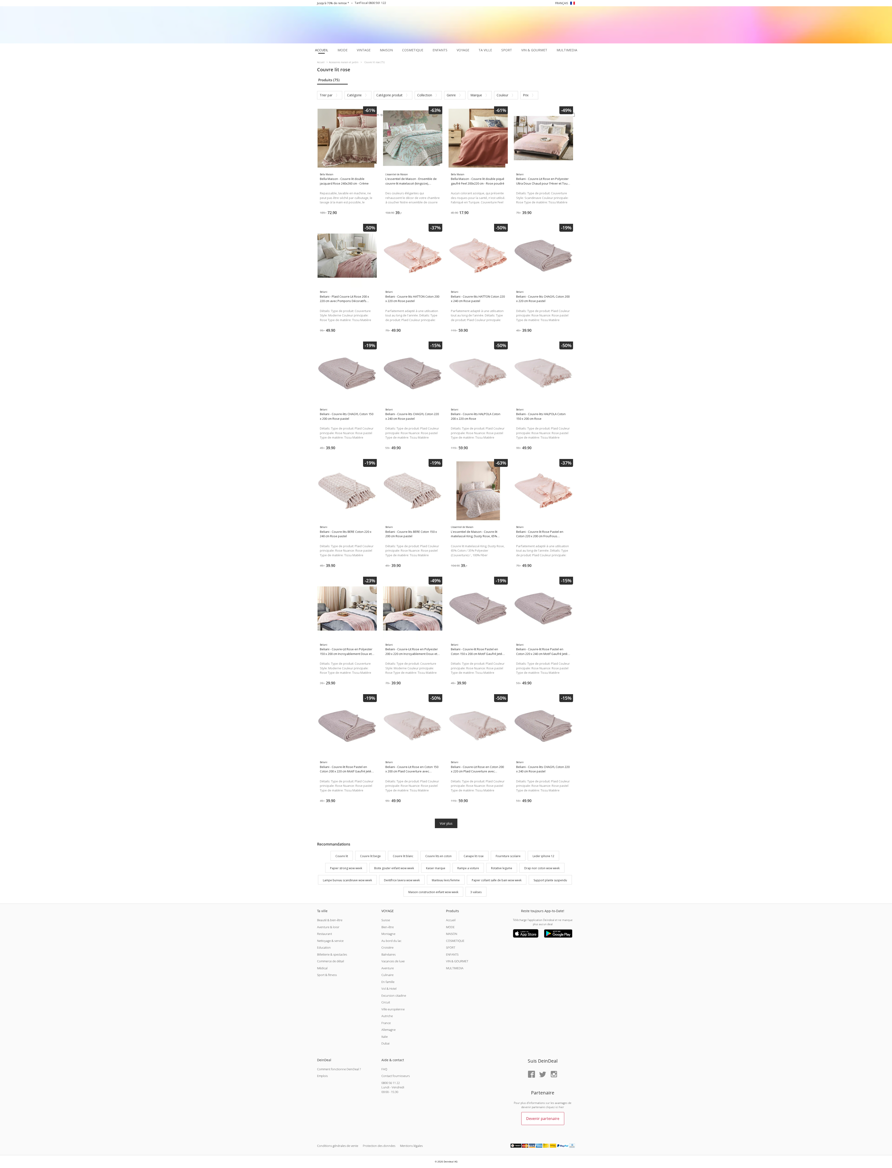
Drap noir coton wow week (542, 868)
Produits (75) (329, 80)
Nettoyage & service (330, 941)
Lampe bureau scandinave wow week (347, 880)
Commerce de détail (330, 961)
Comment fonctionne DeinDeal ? (339, 1069)
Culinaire (387, 975)
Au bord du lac (391, 941)
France (386, 1023)
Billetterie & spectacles (332, 954)
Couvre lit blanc (403, 856)
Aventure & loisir (328, 927)
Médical (322, 968)
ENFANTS (452, 954)
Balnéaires (388, 954)
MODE (450, 927)
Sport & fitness (327, 975)
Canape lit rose (474, 856)
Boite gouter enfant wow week (394, 868)
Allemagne (388, 1030)
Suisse (385, 920)
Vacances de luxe (393, 961)
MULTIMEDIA (454, 968)
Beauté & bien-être (329, 920)
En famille (387, 982)
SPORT (450, 947)
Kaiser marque (435, 868)
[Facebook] (531, 1074)
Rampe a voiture (468, 868)
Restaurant (324, 934)
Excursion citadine (393, 995)
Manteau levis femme (446, 880)
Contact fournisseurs (395, 1076)
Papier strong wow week (346, 868)
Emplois (322, 1076)
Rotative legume (501, 868)
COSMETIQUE (455, 941)
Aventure (387, 968)
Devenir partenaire (542, 1118)
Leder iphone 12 (543, 856)
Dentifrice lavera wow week (402, 880)
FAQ (384, 1069)
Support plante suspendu (550, 880)
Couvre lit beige (370, 856)
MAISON (451, 934)
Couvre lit (341, 856)
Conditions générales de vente (337, 1146)
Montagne (388, 934)
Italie (384, 1037)
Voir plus (446, 823)
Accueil (451, 920)
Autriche (387, 1016)
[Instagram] (553, 1074)
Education (324, 947)
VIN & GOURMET (457, 961)
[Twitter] (542, 1074)
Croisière (387, 947)
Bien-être (387, 927)
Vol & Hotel (389, 988)
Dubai (385, 1043)
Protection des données (379, 1146)
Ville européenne (393, 1009)
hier (561, 1107)
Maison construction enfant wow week (433, 892)
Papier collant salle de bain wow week (496, 880)
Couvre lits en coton (438, 856)
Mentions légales (411, 1146)
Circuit (385, 1002)
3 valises (476, 892)
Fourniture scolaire (508, 856)
